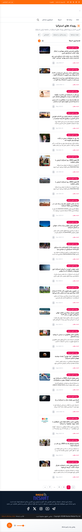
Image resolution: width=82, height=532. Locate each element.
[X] (73, 2)
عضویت (52, 2)
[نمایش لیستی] (39, 41)
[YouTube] (70, 2)
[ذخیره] (53, 63)
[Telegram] (68, 2)
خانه (77, 20)
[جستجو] (38, 20)
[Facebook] (79, 2)
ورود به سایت (59, 2)
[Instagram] (76, 2)
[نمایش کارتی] (42, 41)
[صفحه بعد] (45, 487)
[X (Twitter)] (34, 508)
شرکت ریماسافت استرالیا (8, 516)
